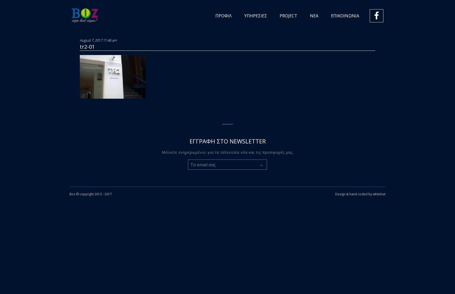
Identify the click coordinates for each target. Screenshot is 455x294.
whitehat (379, 194)
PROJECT (288, 16)
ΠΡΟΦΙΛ (223, 16)
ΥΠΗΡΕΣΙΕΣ (255, 16)
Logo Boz (85, 15)
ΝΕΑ (314, 16)
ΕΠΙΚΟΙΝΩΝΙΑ (345, 16)
